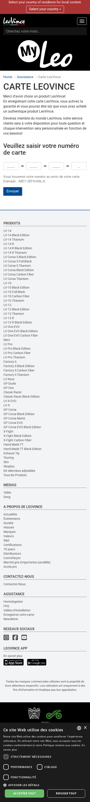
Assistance (25, 77)
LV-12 (7, 305)
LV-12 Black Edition (16, 309)
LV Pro (7, 344)
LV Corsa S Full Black (17, 261)
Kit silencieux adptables (19, 470)
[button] (45, 784)
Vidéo (7, 492)
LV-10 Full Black (14, 292)
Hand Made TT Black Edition (22, 449)
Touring (8, 457)
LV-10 (7, 283)
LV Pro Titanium (14, 357)
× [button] (85, 727)
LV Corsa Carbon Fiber (18, 274)
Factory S (9, 361)
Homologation (13, 601)
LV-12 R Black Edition (17, 322)
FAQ (6, 606)
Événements (11, 518)
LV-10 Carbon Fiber (16, 296)
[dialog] (45, 762)
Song (6, 497)
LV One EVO (11, 326)
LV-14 (7, 231)
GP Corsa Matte (14, 418)
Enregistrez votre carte (18, 614)
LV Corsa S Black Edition (19, 257)
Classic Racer (12, 392)
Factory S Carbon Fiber (19, 370)
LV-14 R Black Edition (17, 248)
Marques (9, 532)
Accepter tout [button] (24, 793)
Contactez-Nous (14, 584)
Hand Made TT (13, 444)
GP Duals (9, 383)
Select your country (44, 9)
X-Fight (8, 431)
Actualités (10, 514)
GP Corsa (9, 409)
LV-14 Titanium (13, 239)
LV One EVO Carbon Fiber (20, 335)
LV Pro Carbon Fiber (17, 353)
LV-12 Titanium (13, 313)
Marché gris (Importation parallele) (26, 562)
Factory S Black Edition (19, 366)
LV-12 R (8, 318)
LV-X (6, 405)
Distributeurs (12, 553)
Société (8, 523)
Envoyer (13, 191)
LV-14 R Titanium (15, 252)
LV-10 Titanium (13, 300)
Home (7, 77)
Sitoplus (8, 466)
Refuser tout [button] (66, 793)
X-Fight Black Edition (17, 436)
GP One (8, 388)
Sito (6, 462)
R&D (6, 540)
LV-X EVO (9, 401)
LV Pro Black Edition (17, 348)
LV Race (8, 379)
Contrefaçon (12, 558)
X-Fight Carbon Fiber (17, 440)
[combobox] (79, 728)
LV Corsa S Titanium (17, 265)
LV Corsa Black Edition (18, 270)
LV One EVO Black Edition (20, 331)
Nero (6, 340)
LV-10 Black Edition (16, 287)
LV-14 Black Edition (16, 235)
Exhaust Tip (11, 453)
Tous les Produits (15, 475)
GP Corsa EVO (13, 422)
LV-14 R (8, 244)
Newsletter (10, 619)
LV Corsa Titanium (15, 278)
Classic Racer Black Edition (21, 396)
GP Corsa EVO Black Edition (22, 427)
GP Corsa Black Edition (19, 414)
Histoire (8, 527)
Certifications (12, 545)
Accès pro (10, 566)
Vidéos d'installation (17, 610)
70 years (9, 549)
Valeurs (8, 536)
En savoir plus (12, 656)
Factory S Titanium (16, 374)
